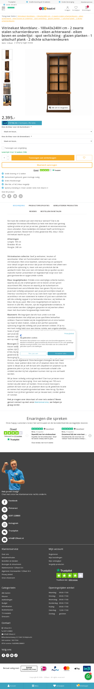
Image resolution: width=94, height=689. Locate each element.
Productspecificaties (39, 205)
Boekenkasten (7, 610)
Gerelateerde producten (65, 205)
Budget (4, 603)
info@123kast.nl (9, 634)
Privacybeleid (69, 333)
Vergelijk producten (56, 564)
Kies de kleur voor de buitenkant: (17, 127)
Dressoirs (5, 616)
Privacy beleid (7, 574)
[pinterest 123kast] (12, 655)
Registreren (53, 554)
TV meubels (6, 613)
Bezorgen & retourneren (11, 564)
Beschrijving (19, 205)
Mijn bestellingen (55, 557)
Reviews (33, 211)
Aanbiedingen (7, 600)
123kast (10, 43)
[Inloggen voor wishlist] (84, 157)
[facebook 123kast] (3, 655)
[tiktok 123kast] (16, 655)
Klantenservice (86, 2)
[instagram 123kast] (7, 655)
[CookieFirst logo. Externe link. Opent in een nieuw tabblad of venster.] (21, 335)
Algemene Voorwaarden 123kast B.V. (16, 571)
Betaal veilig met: (11, 668)
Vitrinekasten (7, 606)
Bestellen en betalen (51, 211)
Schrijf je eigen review (24, 43)
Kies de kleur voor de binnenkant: (17, 136)
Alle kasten (6, 593)
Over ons (5, 554)
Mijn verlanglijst (55, 561)
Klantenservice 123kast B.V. (13, 568)
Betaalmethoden (8, 557)
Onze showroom (8, 578)
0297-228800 (7, 631)
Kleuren (5, 596)
